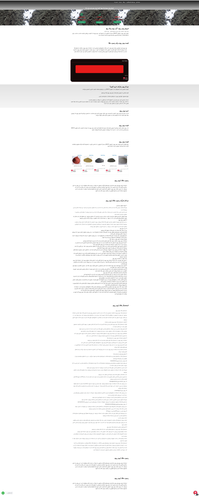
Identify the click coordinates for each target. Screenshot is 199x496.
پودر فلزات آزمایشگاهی (131, 2)
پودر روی (125, 48)
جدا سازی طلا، (113, 235)
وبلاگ (124, 2)
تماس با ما (116, 2)
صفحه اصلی (138, 2)
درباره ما (120, 2)
